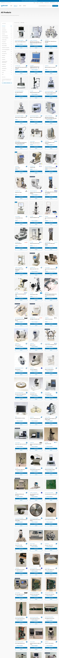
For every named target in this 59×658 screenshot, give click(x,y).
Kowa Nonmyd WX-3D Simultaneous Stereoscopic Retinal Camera (21, 143)
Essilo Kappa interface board (49, 618)
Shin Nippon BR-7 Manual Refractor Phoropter (50, 42)
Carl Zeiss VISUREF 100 (33, 369)
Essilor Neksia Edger (48, 394)
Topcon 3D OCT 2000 (18, 545)
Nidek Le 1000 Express (33, 545)
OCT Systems (6, 41)
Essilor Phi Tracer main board (34, 594)
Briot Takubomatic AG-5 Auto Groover (20, 320)
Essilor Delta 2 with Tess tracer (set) (21, 444)
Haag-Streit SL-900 (48, 443)
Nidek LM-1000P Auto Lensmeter (50, 67)
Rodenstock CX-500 (18, 192)
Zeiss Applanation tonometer (20, 569)
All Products (6, 26)
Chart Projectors (6, 53)
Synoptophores (6, 68)
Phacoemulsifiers (6, 45)
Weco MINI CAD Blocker (19, 92)
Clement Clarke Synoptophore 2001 (50, 344)
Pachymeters (6, 64)
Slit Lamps (6, 33)
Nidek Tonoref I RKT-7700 (34, 269)
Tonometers (6, 70)
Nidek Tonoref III (17, 345)
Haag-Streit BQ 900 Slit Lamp (34, 92)
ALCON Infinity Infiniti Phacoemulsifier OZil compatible (51, 193)
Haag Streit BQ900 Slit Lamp (34, 217)
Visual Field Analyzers (6, 35)
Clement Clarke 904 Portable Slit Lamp (20, 295)
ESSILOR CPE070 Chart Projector (35, 469)
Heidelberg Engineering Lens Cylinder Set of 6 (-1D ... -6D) (34, 67)
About (34, 2)
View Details (21, 46)
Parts (6, 74)
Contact (37, 2)
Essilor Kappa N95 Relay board (20, 643)
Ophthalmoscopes (6, 31)
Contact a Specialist (7, 82)
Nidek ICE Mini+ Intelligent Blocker (20, 117)
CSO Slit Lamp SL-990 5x (34, 294)
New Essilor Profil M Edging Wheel (20, 394)
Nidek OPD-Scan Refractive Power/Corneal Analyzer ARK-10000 (51, 118)
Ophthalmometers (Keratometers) (6, 62)
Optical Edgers (6, 51)
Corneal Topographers (6, 37)
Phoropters (6, 55)
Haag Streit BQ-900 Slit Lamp (34, 243)
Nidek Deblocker (17, 369)
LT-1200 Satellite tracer (19, 218)
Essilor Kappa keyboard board (20, 618)
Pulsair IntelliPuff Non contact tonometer (50, 143)
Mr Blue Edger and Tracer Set (35, 142)
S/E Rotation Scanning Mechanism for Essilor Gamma (21, 520)
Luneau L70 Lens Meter (49, 319)
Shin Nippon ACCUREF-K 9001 (34, 319)
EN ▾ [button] (57, 2)
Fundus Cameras (6, 39)
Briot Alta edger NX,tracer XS (20, 594)
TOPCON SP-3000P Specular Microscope (19, 495)
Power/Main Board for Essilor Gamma (51, 494)
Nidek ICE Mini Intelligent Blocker (50, 92)
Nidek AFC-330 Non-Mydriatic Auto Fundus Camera (50, 419)
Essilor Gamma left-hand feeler (50, 519)
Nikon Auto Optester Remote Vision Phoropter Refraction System (51, 295)
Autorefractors (6, 30)
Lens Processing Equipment (6, 49)
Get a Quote (55, 5)
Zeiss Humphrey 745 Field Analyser (35, 569)
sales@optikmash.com (53, 2)
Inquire (21, 73)
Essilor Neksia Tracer (33, 394)
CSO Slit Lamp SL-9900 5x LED (20, 469)
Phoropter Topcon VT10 (49, 545)
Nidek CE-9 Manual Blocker (49, 369)
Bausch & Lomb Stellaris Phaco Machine (50, 244)
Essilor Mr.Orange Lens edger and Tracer (35, 644)
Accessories (6, 28)
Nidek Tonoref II (32, 345)
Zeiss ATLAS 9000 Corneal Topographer (34, 495)
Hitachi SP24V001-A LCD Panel (20, 418)
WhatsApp (42, 2)
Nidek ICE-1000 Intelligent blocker (35, 117)
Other (6, 72)
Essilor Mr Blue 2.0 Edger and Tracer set (51, 269)
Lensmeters (6, 59)
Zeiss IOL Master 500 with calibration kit (51, 218)
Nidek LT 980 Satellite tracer (49, 569)
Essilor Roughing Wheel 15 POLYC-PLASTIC (35, 520)
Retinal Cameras (6, 43)
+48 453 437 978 (46, 2)
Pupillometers (6, 66)
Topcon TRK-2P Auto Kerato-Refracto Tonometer (21, 68)
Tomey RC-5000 (32, 167)
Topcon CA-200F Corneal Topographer (19, 269)
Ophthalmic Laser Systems (6, 47)
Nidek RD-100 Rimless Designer (50, 469)
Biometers (6, 57)
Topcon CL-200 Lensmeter (49, 643)
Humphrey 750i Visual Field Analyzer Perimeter (36, 193)
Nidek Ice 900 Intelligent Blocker (20, 41)
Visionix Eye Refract (18, 243)
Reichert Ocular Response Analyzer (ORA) (36, 445)
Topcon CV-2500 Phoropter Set (35, 418)
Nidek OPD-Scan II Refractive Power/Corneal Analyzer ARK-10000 (36, 42)
